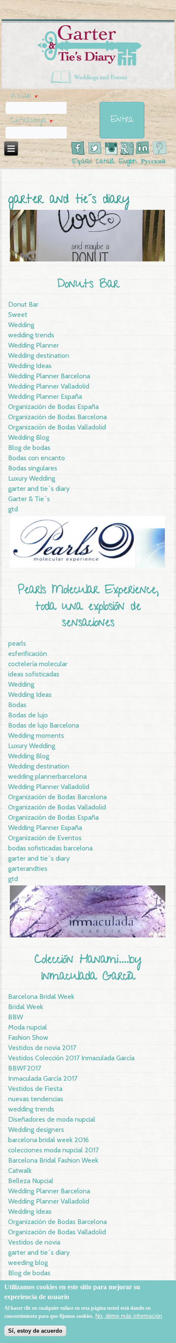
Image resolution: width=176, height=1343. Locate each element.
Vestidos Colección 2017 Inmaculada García (71, 1058)
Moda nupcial (27, 1027)
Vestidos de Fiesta (35, 1089)
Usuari (24, 96)
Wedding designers (36, 1129)
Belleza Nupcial (30, 1181)
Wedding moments (36, 735)
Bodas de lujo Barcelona (43, 725)
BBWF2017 (24, 1068)
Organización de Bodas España (53, 407)
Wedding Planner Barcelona (49, 376)
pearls (17, 643)
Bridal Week (25, 1007)
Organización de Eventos (45, 838)
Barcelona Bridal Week (41, 996)
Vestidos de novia (34, 1242)
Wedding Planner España (45, 396)
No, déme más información (128, 1316)
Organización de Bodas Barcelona (57, 417)
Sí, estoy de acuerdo (35, 1331)
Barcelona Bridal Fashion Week (53, 1160)
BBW (15, 1017)
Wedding (21, 325)
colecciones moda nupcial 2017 (53, 1150)
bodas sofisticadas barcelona (50, 848)
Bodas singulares (32, 468)
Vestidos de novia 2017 (42, 1048)
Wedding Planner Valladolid (48, 386)
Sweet (17, 314)
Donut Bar (23, 304)
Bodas (17, 705)
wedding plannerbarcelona (47, 776)
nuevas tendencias (35, 1099)
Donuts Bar (88, 285)
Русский (153, 162)
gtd (13, 509)
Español (82, 162)
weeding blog (28, 1263)
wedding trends (31, 335)
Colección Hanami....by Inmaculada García (88, 968)
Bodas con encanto (36, 458)
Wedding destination (38, 355)
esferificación (27, 654)
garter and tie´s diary (39, 488)
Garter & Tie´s (29, 499)
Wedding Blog (28, 437)
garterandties (27, 868)
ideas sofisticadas (33, 674)
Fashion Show (28, 1037)
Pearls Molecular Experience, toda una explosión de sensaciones (88, 607)
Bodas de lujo (28, 715)
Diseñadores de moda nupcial (51, 1119)
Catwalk (20, 1170)
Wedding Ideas (30, 366)
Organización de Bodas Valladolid (57, 427)
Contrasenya (32, 121)
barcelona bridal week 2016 (48, 1140)
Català (105, 162)
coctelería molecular (37, 664)
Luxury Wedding (31, 478)
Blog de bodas (29, 448)
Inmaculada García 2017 (42, 1078)
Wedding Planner (33, 345)
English (128, 162)
